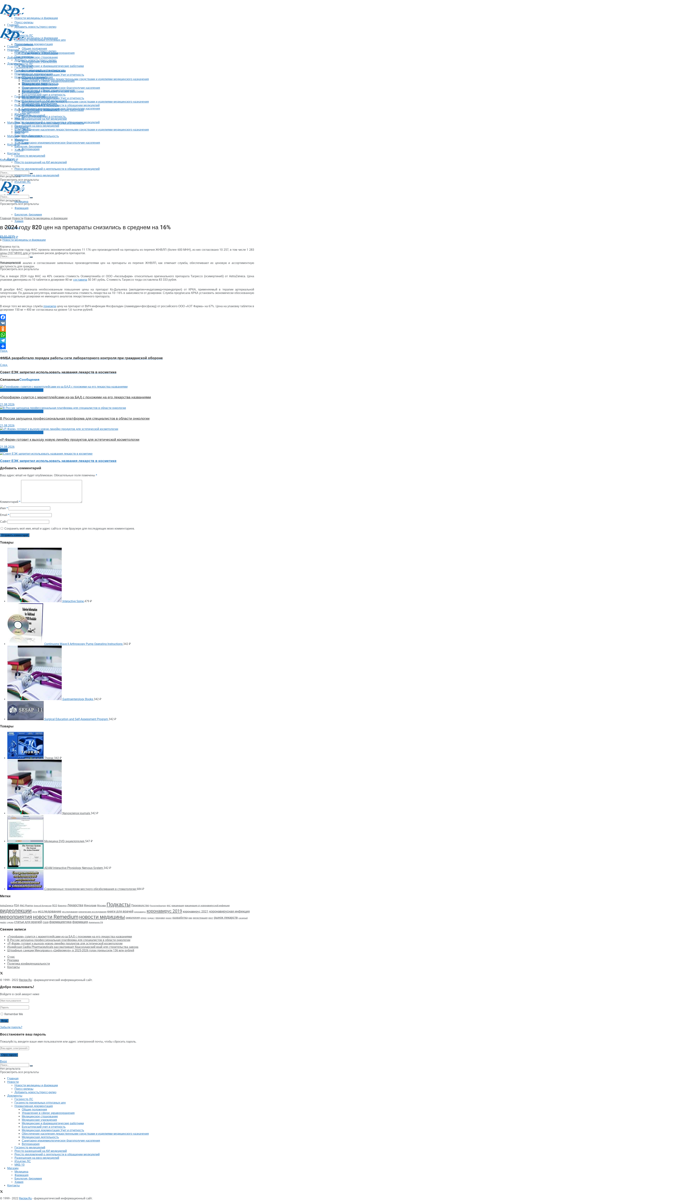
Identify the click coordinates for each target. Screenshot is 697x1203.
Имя (4, 508)
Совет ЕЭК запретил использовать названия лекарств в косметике (58, 461)
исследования (70, 911)
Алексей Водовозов (43, 906)
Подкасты (119, 904)
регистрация (200, 917)
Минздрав (90, 905)
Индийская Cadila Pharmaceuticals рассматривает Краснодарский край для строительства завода (72, 947)
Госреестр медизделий (30, 156)
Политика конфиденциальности (28, 963)
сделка (10, 922)
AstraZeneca (6, 905)
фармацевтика (60, 922)
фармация (80, 922)
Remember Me (13, 1014)
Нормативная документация (34, 44)
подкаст (151, 918)
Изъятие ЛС (23, 129)
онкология (133, 917)
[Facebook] (127, 317)
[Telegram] (127, 340)
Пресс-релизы (24, 44)
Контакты (13, 144)
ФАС (169, 905)
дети (34, 912)
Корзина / (9, 160)
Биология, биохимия (28, 214)
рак (190, 918)
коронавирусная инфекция (229, 911)
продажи (160, 918)
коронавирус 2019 (164, 911)
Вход (3, 1061)
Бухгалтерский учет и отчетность (44, 94)
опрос (143, 918)
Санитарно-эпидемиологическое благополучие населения (61, 142)
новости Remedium (55, 917)
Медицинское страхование (40, 57)
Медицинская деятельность (40, 136)
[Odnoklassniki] (127, 329)
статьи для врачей (28, 922)
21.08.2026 (7, 404)
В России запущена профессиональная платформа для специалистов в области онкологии (75, 419)
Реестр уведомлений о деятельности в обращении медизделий (57, 169)
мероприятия (16, 917)
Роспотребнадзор (158, 906)
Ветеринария (31, 149)
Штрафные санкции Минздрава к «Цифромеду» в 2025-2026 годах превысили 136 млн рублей (70, 950)
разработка (180, 917)
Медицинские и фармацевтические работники (53, 66)
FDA (16, 905)
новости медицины (102, 917)
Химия (19, 221)
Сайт (3, 521)
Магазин (13, 122)
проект (169, 918)
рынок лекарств (226, 917)
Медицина (21, 201)
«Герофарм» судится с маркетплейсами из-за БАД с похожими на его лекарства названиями (75, 397)
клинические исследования (92, 911)
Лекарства (75, 905)
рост (210, 918)
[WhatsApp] (127, 335)
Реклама (13, 960)
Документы (14, 63)
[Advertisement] (66, 26)
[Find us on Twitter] (1, 152)
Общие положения (34, 77)
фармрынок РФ (96, 922)
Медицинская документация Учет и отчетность (53, 74)
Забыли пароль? (11, 1027)
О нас (11, 956)
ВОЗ (54, 905)
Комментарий (10, 502)
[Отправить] (127, 346)
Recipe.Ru (25, 980)
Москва (101, 905)
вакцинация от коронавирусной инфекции (207, 905)
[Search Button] (31, 257)
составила (80, 279)
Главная (13, 46)
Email (4, 515)
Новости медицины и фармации (36, 38)
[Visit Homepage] (12, 16)
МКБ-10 (20, 132)
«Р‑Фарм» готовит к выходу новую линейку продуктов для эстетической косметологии (69, 440)
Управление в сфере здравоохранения (48, 81)
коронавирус (140, 912)
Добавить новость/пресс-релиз (35, 51)
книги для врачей (120, 911)
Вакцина (62, 905)
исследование (49, 911)
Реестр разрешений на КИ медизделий (41, 162)
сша (45, 922)
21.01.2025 (7, 236)
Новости (13, 50)
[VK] (127, 323)
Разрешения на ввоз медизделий (37, 175)
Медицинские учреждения (39, 88)
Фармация (21, 208)
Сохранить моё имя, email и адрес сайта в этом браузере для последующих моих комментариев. (69, 528)
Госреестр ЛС (24, 64)
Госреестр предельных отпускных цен (40, 70)
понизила (49, 306)
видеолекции (16, 911)
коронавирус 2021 (196, 911)
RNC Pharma (26, 905)
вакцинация (178, 905)
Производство (140, 905)
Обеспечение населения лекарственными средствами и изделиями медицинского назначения (85, 79)
